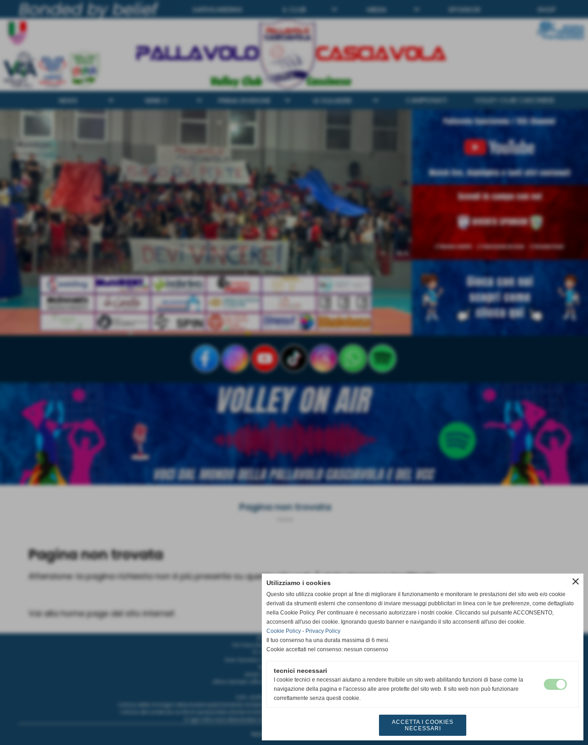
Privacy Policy (322, 631)
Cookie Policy (283, 631)
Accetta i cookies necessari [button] (422, 725)
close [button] (575, 581)
